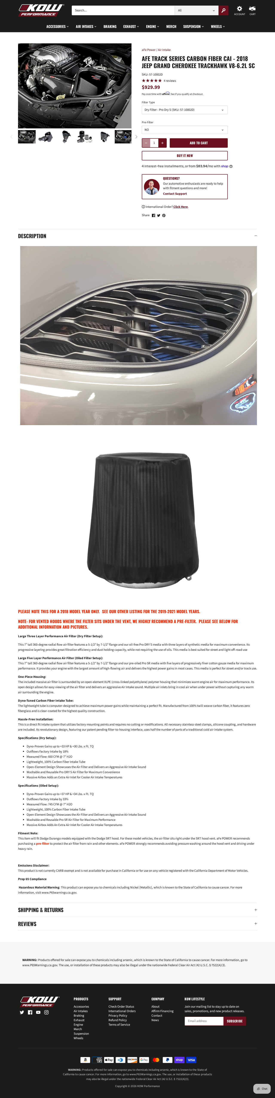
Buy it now (185, 155)
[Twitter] (22, 1012)
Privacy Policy (117, 1015)
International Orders (122, 1011)
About (155, 1006)
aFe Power (149, 50)
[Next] (136, 136)
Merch (78, 1029)
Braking (79, 1015)
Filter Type (148, 102)
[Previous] (11, 136)
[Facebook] (30, 1012)
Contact (156, 1015)
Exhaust (79, 1020)
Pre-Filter (147, 122)
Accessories (81, 1006)
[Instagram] (46, 1012)
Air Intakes (81, 1011)
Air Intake (164, 50)
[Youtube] (38, 1012)
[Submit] (223, 10)
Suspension (81, 1033)
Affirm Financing (162, 1011)
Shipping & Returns (40, 910)
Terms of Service (119, 1024)
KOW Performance (148, 1086)
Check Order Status (121, 1006)
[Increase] (162, 143)
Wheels (78, 1038)
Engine (78, 1024)
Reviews (27, 924)
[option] (27, 136)
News (155, 1020)
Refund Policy (117, 1020)
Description (32, 236)
